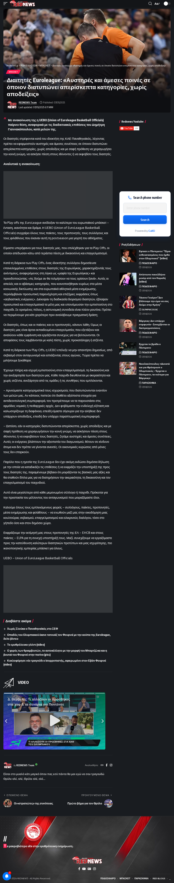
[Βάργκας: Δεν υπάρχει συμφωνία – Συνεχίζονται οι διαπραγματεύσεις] (127, 325)
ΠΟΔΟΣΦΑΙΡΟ (149, 263)
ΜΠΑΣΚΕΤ (13, 72)
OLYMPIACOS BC (150, 309)
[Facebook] (106, 765)
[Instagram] (111, 765)
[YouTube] (83, 868)
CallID (151, 230)
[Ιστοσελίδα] (102, 765)
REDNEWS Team (28, 102)
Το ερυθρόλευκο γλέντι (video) (26, 644)
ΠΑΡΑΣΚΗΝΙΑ (149, 382)
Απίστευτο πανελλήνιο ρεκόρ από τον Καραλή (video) (152, 278)
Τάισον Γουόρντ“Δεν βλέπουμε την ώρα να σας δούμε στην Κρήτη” (154, 301)
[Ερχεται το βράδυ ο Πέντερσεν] (127, 348)
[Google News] (89, 868)
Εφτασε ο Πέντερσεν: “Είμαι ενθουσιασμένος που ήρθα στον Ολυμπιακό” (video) (155, 255)
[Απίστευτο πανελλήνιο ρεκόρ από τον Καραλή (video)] (127, 279)
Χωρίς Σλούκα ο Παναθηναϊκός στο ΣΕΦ (32, 628)
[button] (6, 3)
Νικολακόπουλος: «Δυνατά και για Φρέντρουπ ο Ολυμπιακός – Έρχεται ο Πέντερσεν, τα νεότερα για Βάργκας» (154, 370)
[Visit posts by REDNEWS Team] (12, 105)
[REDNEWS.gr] (22, 3)
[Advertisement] (58, 195)
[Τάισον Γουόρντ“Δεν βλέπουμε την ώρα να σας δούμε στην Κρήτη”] (127, 302)
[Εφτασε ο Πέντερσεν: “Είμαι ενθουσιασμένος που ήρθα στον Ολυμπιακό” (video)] (127, 255)
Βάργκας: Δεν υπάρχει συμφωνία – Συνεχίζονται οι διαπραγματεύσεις (154, 324)
